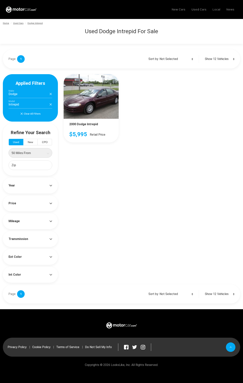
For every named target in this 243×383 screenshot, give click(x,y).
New (30, 142)
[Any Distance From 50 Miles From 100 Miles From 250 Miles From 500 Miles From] (30, 153)
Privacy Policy (17, 347)
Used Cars (18, 23)
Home (6, 23)
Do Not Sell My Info (98, 347)
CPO (45, 142)
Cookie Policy (41, 347)
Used (16, 142)
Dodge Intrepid (35, 23)
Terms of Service (67, 347)
